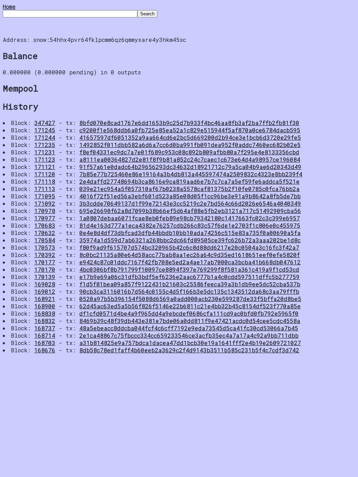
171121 (44, 166)
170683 (44, 225)
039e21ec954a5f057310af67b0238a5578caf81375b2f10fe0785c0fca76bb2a (189, 188)
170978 (44, 210)
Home (9, 6)
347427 (44, 122)
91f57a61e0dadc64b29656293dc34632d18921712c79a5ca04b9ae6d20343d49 (190, 166)
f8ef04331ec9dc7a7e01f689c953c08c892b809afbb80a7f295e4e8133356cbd (189, 152)
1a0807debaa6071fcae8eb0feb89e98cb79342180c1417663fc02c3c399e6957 (189, 218)
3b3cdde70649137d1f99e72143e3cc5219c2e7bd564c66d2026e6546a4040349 (190, 203)
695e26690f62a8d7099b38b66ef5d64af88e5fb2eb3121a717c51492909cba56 (190, 210)
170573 (44, 247)
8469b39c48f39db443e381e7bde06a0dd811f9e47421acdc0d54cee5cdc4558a (189, 320)
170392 (44, 254)
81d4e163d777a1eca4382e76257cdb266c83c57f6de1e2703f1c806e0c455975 (189, 225)
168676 (44, 350)
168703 (44, 342)
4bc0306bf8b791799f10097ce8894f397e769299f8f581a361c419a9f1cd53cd (189, 269)
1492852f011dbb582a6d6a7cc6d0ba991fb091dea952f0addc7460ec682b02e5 (190, 144)
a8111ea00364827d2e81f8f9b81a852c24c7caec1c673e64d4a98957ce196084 (189, 159)
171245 (44, 130)
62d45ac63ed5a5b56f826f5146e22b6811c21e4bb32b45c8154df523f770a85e (190, 306)
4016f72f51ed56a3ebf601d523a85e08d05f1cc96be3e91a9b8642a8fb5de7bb (190, 196)
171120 (44, 174)
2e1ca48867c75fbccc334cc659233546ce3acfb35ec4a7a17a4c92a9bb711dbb (189, 335)
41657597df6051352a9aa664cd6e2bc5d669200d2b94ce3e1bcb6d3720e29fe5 (190, 137)
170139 (44, 276)
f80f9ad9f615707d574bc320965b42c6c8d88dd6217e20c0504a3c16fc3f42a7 (189, 247)
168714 (44, 335)
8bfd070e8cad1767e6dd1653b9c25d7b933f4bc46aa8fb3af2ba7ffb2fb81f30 (189, 122)
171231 (44, 152)
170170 (44, 269)
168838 (44, 313)
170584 (44, 240)
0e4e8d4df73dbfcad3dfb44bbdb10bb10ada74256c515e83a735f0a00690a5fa (190, 232)
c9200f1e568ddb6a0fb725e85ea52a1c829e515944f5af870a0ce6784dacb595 (189, 130)
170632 (44, 232)
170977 (44, 218)
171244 (44, 137)
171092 (44, 203)
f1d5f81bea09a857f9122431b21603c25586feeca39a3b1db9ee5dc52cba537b (189, 284)
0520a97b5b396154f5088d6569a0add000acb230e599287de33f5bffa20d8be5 (190, 298)
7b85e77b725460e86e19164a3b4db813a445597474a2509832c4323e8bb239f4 (190, 174)
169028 (44, 284)
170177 (44, 262)
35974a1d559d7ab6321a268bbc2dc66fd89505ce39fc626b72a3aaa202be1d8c (190, 240)
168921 (44, 298)
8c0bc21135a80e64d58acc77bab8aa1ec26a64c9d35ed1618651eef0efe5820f (189, 254)
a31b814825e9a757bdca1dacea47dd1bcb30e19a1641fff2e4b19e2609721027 (190, 342)
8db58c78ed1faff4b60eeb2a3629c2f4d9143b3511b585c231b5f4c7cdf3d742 (189, 350)
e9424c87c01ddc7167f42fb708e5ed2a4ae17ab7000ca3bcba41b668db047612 (190, 262)
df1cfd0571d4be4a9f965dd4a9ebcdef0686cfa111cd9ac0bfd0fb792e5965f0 (189, 313)
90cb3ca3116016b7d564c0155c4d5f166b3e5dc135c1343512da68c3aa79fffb (189, 291)
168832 (44, 320)
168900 (44, 306)
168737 (44, 328)
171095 (44, 196)
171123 (44, 159)
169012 (44, 291)
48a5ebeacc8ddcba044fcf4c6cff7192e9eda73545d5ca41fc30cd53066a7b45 (188, 328)
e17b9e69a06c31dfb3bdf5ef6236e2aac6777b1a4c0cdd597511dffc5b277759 (189, 276)
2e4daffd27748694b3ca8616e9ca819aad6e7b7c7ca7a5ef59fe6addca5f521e (189, 181)
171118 (44, 181)
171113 (44, 188)
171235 (44, 144)
